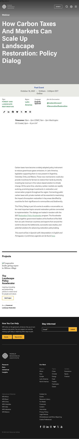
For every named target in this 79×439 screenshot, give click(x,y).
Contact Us (43, 394)
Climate (54, 374)
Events (42, 397)
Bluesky (54, 427)
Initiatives (5, 370)
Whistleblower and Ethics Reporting (51, 417)
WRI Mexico (5, 412)
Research (5, 364)
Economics (67, 371)
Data (3, 367)
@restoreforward (54, 103)
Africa (41, 371)
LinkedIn (47, 427)
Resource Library (45, 399)
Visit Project (7, 298)
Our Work (43, 364)
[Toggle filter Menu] (71, 6)
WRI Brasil (5, 399)
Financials (43, 404)
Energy (54, 376)
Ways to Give (18, 337)
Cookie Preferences (46, 419)
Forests (54, 381)
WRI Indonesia (6, 409)
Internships (43, 409)
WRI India (5, 407)
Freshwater (55, 384)
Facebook (41, 427)
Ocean (54, 386)
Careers (42, 407)
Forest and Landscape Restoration (8, 104)
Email (45, 329)
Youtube (61, 427)
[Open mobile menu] (76, 6)
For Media (43, 402)
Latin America (44, 379)
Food (53, 379)
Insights (5, 372)
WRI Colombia (6, 404)
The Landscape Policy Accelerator (8, 279)
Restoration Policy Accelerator (30, 215)
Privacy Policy (44, 412)
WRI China (5, 402)
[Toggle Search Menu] (66, 6)
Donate (58, 6)
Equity (66, 374)
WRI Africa (5, 397)
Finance (67, 376)
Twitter (58, 427)
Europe (42, 376)
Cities (54, 371)
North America (44, 381)
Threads (51, 427)
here (53, 235)
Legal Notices (44, 414)
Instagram (44, 427)
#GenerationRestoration (57, 106)
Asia (41, 374)
